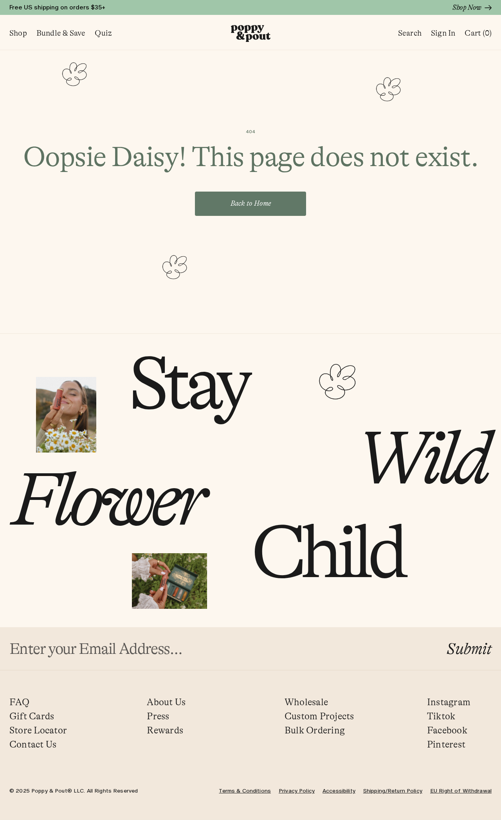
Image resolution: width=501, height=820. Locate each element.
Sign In (443, 33)
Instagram (448, 702)
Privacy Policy (297, 790)
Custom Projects (319, 716)
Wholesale (306, 702)
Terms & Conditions (245, 790)
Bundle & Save (61, 33)
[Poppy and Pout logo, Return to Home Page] (250, 33)
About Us (166, 702)
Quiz (103, 33)
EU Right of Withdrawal (461, 790)
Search (410, 33)
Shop (18, 33)
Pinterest (446, 744)
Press (158, 716)
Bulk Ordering (315, 730)
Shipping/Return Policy (392, 790)
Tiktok (441, 716)
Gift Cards (31, 716)
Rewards (165, 730)
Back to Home (251, 203)
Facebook (447, 730)
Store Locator (38, 730)
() (478, 33)
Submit (469, 649)
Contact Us (32, 744)
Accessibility (339, 790)
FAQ (19, 702)
